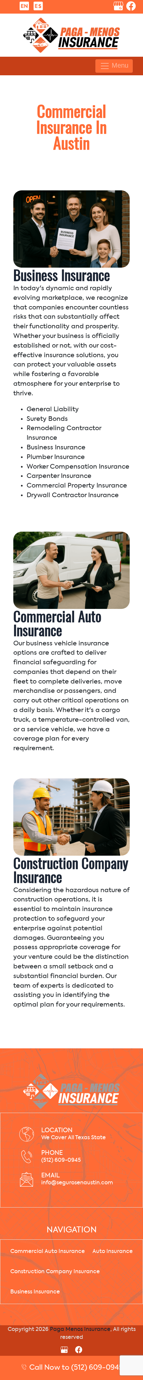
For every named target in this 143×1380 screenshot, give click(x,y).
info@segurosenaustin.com (77, 1183)
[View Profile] (118, 7)
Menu (119, 65)
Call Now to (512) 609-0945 (75, 1367)
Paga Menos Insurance (80, 1329)
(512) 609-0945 (61, 1160)
